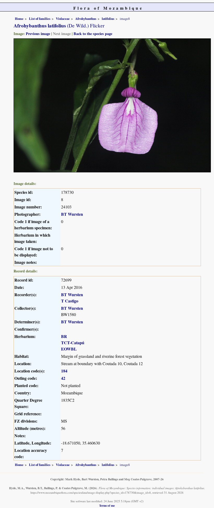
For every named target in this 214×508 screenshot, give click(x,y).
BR (64, 336)
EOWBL (69, 349)
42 (63, 378)
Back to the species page (93, 33)
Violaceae (63, 18)
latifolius (108, 18)
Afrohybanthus (85, 18)
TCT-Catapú (72, 343)
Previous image (38, 33)
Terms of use (107, 505)
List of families (39, 18)
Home (19, 18)
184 (64, 371)
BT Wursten (72, 214)
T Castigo (69, 301)
